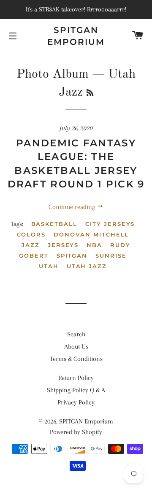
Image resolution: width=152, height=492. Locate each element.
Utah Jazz (87, 266)
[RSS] (90, 93)
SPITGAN (72, 255)
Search (76, 334)
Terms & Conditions (76, 359)
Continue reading (73, 207)
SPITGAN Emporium (76, 36)
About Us (76, 346)
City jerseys (110, 223)
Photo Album (52, 74)
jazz (31, 245)
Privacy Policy (76, 402)
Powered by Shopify (76, 432)
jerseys (63, 245)
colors (31, 234)
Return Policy (76, 378)
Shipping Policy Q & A (76, 390)
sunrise (111, 255)
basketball (54, 223)
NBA (94, 245)
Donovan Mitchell (91, 234)
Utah (49, 266)
